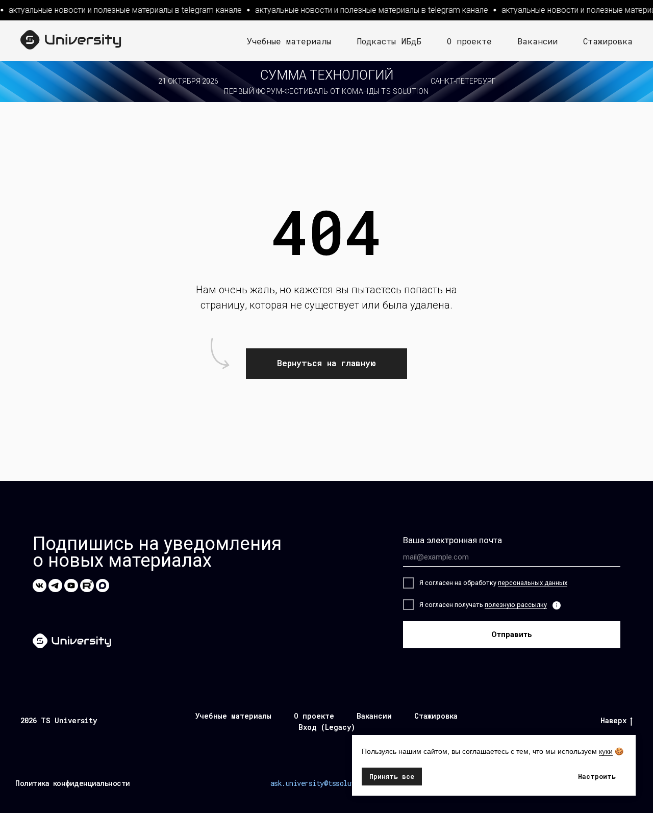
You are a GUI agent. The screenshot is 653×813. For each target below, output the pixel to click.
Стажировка (608, 41)
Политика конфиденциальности (72, 783)
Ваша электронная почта (452, 540)
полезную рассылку (516, 604)
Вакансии (537, 41)
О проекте (469, 41)
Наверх (613, 720)
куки (606, 751)
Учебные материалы (289, 41)
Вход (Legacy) (326, 727)
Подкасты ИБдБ (389, 41)
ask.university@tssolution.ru (324, 783)
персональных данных (532, 583)
